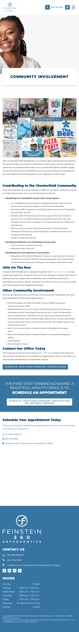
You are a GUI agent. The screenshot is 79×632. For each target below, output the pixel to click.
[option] (39, 44)
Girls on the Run (59, 272)
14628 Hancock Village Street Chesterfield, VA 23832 (29, 443)
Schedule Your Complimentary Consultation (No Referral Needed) (39, 402)
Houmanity (15, 618)
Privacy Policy (59, 616)
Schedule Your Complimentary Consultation (35, 367)
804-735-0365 (45, 353)
